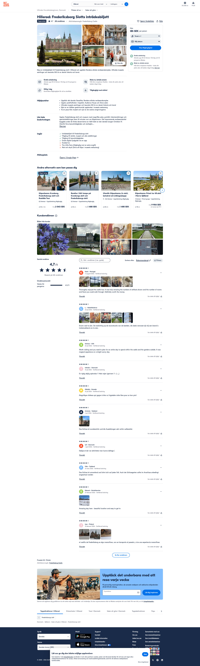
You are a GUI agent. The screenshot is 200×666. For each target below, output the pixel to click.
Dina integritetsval (101, 645)
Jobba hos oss (136, 638)
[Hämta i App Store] (83, 645)
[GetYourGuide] (6, 4)
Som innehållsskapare (152, 638)
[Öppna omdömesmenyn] (161, 272)
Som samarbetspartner (152, 641)
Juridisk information (101, 638)
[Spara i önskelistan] (64, 173)
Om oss (134, 635)
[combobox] (143, 260)
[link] (52, 190)
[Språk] (185, 3)
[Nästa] (162, 190)
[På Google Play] (83, 636)
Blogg (134, 641)
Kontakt (97, 635)
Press (134, 645)
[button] (56, 21)
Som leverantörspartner (152, 635)
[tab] (50, 611)
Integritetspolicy (149, 601)
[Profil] (193, 3)
